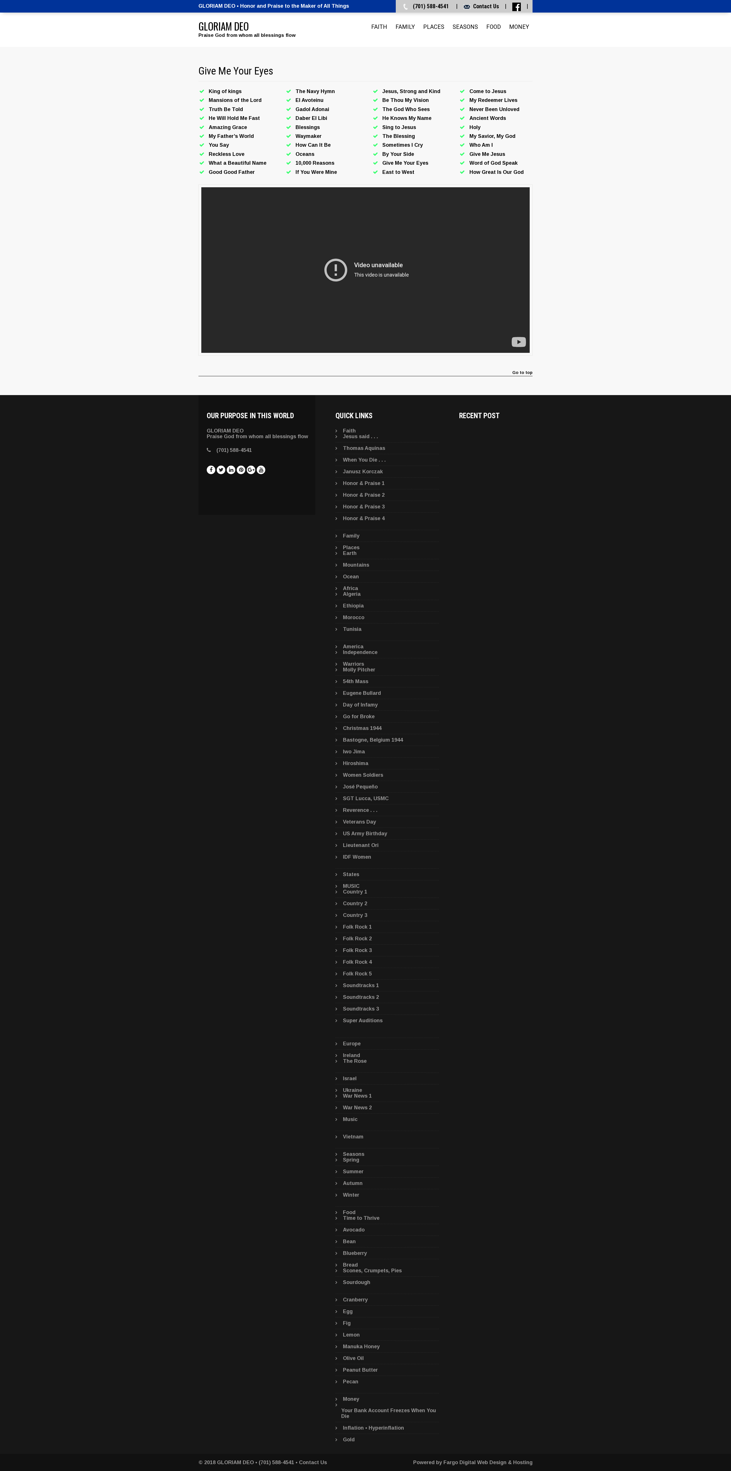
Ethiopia (353, 606)
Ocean (351, 576)
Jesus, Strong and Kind (411, 91)
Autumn (353, 1183)
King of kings (225, 91)
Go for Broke (359, 716)
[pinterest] (241, 470)
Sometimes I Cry (402, 145)
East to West (398, 172)
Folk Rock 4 (357, 962)
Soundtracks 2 (361, 997)
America (353, 646)
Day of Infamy (360, 705)
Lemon (351, 1335)
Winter (351, 1195)
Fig (347, 1323)
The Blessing (398, 136)
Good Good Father (232, 172)
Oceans (305, 154)
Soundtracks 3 (361, 1009)
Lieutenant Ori (361, 845)
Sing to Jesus (399, 127)
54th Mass (355, 681)
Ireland (351, 1055)
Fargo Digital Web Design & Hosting (488, 1462)
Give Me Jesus (487, 154)
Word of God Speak (493, 163)
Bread (350, 1265)
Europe (352, 1044)
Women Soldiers (363, 775)
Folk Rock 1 (357, 927)
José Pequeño (360, 787)
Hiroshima (355, 763)
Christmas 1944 (362, 728)
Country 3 (355, 915)
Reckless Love (226, 154)
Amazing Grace (228, 127)
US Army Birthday (365, 833)
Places (433, 26)
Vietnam (353, 1137)
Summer (353, 1171)
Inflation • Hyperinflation (373, 1428)
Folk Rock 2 (357, 938)
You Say (219, 145)
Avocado (354, 1230)
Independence (360, 652)
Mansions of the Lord (235, 100)
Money (519, 26)
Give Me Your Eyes (405, 163)
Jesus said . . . (360, 436)
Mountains (356, 565)
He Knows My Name (406, 118)
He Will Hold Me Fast (234, 118)
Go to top (522, 373)
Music (350, 1119)
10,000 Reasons (315, 163)
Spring (351, 1160)
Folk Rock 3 (357, 950)
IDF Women (357, 857)
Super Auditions (363, 1020)
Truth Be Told (226, 109)
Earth (350, 553)
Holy (475, 127)
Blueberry (355, 1253)
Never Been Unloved (494, 109)
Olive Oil (353, 1358)
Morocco (353, 617)
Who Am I (481, 145)
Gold (349, 1439)
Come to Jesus (487, 91)
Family (405, 26)
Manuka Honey (361, 1346)
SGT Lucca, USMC (366, 798)
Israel (350, 1078)
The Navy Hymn (315, 91)
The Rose (355, 1061)
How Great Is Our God (496, 172)
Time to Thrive (361, 1218)
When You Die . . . (364, 460)
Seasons (465, 26)
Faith (379, 26)
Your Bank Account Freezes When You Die (388, 1413)
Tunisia (352, 629)
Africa (350, 588)
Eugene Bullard (362, 693)
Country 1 (355, 892)
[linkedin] (231, 470)
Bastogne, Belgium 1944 (373, 740)
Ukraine (352, 1090)
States (351, 874)
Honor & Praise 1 (364, 483)
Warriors (353, 664)
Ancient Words (487, 118)
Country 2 (355, 903)
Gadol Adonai (312, 109)
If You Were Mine (316, 172)
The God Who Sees (406, 109)
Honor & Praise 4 (364, 518)
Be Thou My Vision (405, 100)
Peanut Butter (360, 1370)
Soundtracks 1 (361, 985)
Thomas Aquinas (364, 448)
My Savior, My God (492, 136)
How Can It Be (313, 145)
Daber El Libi (311, 118)
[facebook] (211, 470)
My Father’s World (231, 136)
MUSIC (351, 886)
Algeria (352, 594)
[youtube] (261, 470)
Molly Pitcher (359, 670)
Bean (349, 1241)
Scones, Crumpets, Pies (372, 1270)
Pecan (350, 1382)
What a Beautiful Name (237, 163)
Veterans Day (359, 822)
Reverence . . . (360, 810)
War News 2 (357, 1107)
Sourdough (356, 1282)
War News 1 (357, 1096)
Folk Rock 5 (357, 974)
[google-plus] (251, 470)
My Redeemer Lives (493, 100)
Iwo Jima (354, 751)
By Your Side (398, 154)
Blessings (308, 127)
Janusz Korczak (363, 471)
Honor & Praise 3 (364, 507)
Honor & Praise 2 (364, 495)
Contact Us (486, 6)
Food (493, 26)
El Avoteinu (310, 100)
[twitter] (221, 470)
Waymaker (309, 136)
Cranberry (355, 1300)
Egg (348, 1311)
